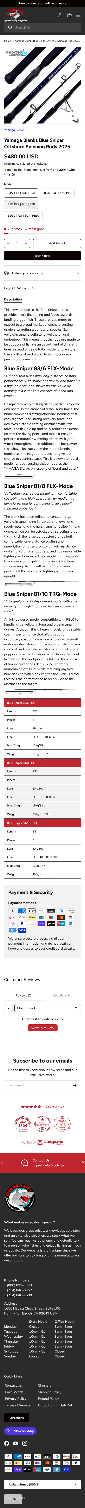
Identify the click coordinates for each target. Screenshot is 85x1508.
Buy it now (42, 256)
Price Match (14, 1392)
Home (7, 40)
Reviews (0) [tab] (23, 995)
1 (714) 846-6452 (18, 1290)
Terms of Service (17, 1405)
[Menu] (78, 15)
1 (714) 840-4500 (18, 1295)
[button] (69, 15)
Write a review (42, 1028)
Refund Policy (48, 1398)
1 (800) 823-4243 (18, 1285)
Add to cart (57, 243)
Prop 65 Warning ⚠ (19, 288)
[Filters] (8, 1008)
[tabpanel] (42, 593)
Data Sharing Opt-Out (55, 1405)
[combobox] (42, 27)
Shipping (9, 163)
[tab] (13, 299)
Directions (17, 1418)
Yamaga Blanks (14, 130)
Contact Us (13, 1385)
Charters (44, 1385)
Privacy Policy (15, 1398)
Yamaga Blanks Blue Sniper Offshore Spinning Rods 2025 (47, 40)
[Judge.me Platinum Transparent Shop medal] (42, 1124)
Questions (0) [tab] (62, 995)
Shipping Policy (49, 1392)
